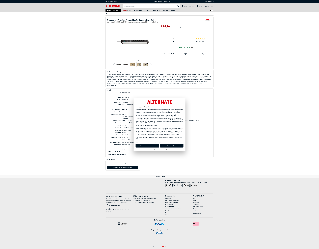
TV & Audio (111, 14)
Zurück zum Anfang (159, 176)
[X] (181, 185)
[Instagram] (170, 185)
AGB (194, 198)
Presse (194, 200)
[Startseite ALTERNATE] (113, 5)
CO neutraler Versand (112, 1)
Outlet (147, 10)
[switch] (211, 10)
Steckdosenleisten (128, 14)
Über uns (195, 208)
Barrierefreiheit (197, 213)
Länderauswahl (159, 244)
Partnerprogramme (198, 206)
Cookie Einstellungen (198, 211)
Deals (127, 10)
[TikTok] (177, 185)
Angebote (156, 10)
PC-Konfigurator (169, 10)
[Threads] (173, 185)
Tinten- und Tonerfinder (171, 213)
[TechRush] (188, 185)
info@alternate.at (137, 202)
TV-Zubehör (119, 14)
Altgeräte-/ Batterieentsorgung (173, 208)
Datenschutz (196, 204)
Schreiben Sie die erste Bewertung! (123, 167)
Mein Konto (168, 198)
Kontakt (211, 1)
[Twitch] (195, 185)
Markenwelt (196, 202)
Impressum (159, 240)
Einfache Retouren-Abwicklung (162, 1)
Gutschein (168, 210)
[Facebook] (166, 185)
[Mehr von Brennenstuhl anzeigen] (208, 21)
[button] (114, 64)
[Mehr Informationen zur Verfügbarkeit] (192, 47)
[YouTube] (191, 185)
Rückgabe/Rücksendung (171, 202)
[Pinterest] (184, 185)
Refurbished (137, 10)
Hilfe (206, 1)
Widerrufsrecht (169, 204)
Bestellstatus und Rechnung (172, 200)
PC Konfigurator (169, 206)
